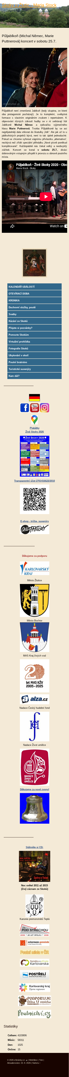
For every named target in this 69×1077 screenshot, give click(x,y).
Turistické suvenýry (20, 369)
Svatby (12, 314)
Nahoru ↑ (36, 1063)
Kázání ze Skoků (18, 321)
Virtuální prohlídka (19, 341)
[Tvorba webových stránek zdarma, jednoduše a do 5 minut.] (26, 1060)
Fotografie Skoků (18, 348)
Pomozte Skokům (19, 334)
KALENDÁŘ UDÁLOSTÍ (22, 286)
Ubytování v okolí (19, 355)
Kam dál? (14, 376)
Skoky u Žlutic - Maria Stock (29, 5)
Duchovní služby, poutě (22, 307)
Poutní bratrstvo (18, 362)
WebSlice (33, 1060)
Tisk (41, 1060)
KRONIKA (14, 300)
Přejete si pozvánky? (20, 328)
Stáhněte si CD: (34, 847)
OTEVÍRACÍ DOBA (19, 293)
